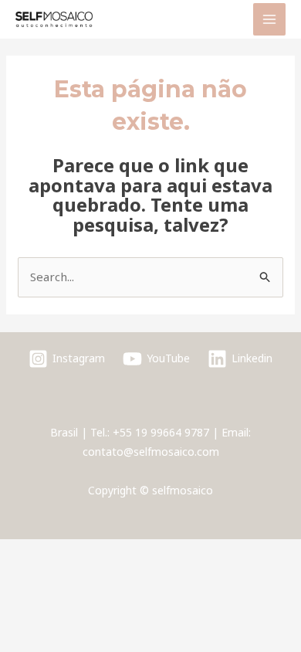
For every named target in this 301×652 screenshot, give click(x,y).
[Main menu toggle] (269, 19)
